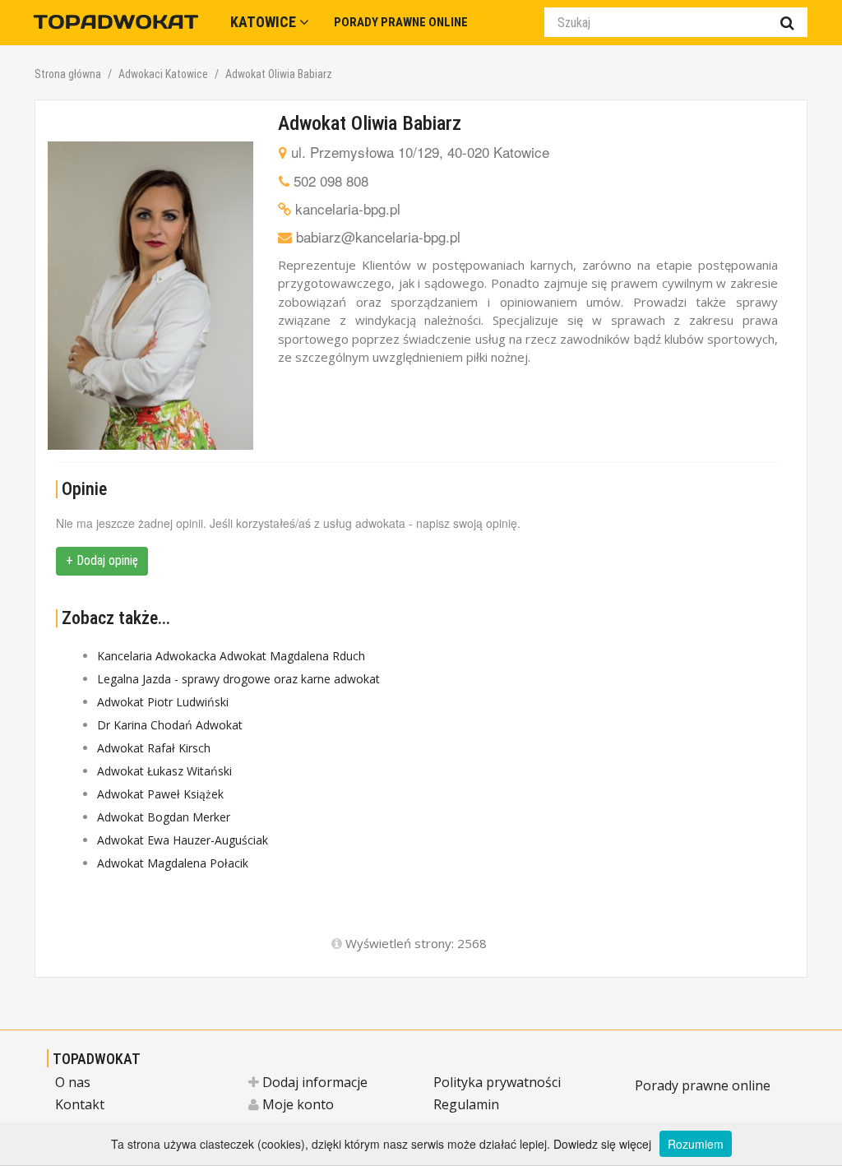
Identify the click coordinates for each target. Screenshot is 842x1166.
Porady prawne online (702, 1085)
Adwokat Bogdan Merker (163, 817)
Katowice (264, 21)
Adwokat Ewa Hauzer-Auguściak (182, 840)
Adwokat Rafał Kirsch (153, 748)
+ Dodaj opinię (102, 560)
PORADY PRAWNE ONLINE (401, 22)
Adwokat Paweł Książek (160, 794)
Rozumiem (696, 1144)
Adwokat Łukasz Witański (164, 771)
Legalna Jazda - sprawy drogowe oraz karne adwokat (238, 679)
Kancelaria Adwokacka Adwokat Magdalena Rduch (231, 656)
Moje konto (296, 1104)
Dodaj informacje (313, 1082)
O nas (72, 1082)
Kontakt (79, 1104)
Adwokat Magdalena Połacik (172, 863)
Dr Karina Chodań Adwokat (170, 725)
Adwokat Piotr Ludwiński (163, 702)
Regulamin (466, 1104)
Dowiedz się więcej (602, 1144)
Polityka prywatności (497, 1082)
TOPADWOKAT (97, 1058)
